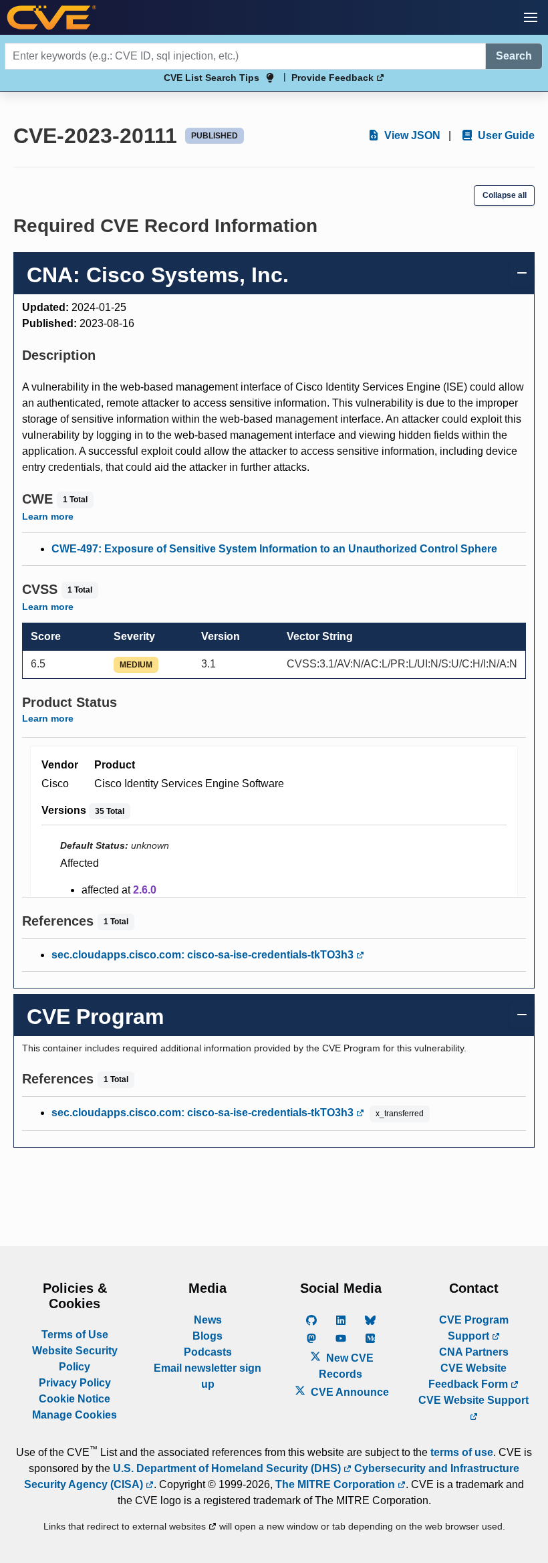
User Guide (505, 135)
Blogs (207, 1336)
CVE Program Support (474, 1328)
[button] (530, 17)
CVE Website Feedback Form (469, 1376)
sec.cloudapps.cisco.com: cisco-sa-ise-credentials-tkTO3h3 (203, 954)
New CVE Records (346, 1366)
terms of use (461, 1452)
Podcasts (208, 1352)
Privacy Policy (75, 1382)
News (208, 1320)
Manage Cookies (74, 1415)
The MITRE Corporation (336, 1484)
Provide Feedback (333, 77)
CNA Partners (474, 1352)
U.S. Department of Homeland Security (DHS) (228, 1468)
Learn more (48, 516)
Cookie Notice (74, 1398)
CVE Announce (348, 1392)
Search (514, 56)
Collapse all (505, 195)
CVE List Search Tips (211, 77)
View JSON (411, 135)
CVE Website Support (473, 1400)
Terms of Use (74, 1334)
